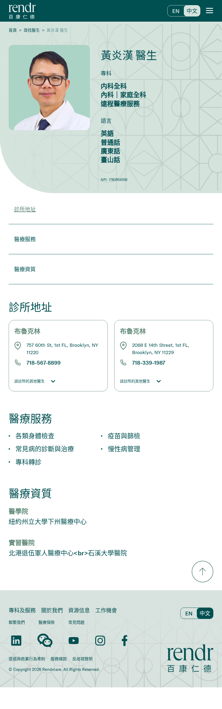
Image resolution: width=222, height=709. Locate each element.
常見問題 (76, 622)
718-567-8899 (44, 362)
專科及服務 (22, 610)
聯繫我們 (17, 622)
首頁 (13, 30)
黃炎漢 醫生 (57, 30)
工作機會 (106, 610)
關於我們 (52, 610)
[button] (209, 11)
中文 (192, 11)
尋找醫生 (32, 30)
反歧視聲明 (82, 659)
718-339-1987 (148, 362)
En (175, 11)
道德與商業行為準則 (27, 659)
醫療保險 (46, 622)
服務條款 (59, 659)
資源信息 (79, 610)
